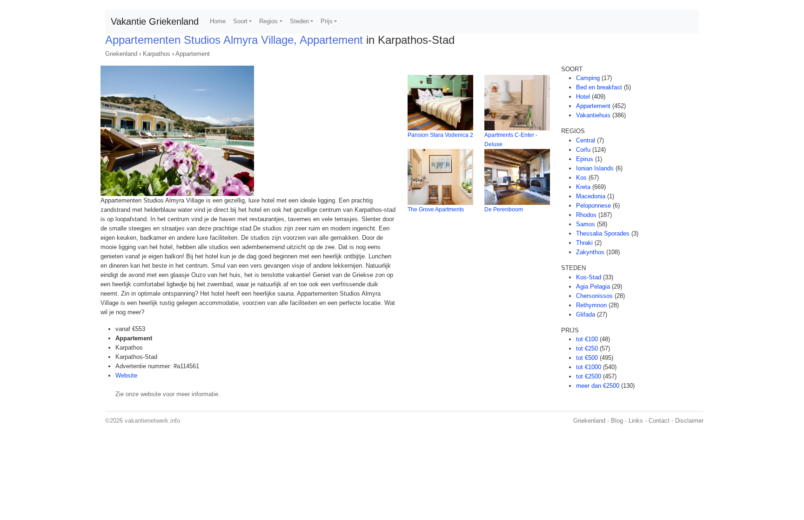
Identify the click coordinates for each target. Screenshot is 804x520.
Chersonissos (594, 295)
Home (218, 21)
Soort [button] (240, 21)
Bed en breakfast (599, 87)
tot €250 (587, 348)
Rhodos (586, 214)
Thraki (584, 242)
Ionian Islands (595, 168)
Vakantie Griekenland (155, 21)
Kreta (583, 186)
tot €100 (587, 339)
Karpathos (156, 53)
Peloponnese (593, 205)
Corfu (583, 149)
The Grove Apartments (436, 209)
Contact (659, 420)
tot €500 (587, 357)
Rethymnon (591, 305)
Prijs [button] (327, 21)
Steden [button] (299, 21)
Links (636, 420)
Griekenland (121, 53)
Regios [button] (268, 21)
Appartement (192, 53)
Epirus (584, 158)
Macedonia (590, 196)
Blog (617, 420)
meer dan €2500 (597, 385)
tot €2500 (588, 376)
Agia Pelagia (593, 286)
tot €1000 (588, 367)
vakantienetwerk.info (152, 420)
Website (126, 375)
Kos (581, 177)
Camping (588, 77)
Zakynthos (590, 252)
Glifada (585, 314)
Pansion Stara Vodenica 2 (440, 135)
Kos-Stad (588, 277)
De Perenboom (503, 209)
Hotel (583, 96)
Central (585, 140)
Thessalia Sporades (603, 233)
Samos (585, 224)
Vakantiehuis (593, 115)
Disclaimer (689, 420)
